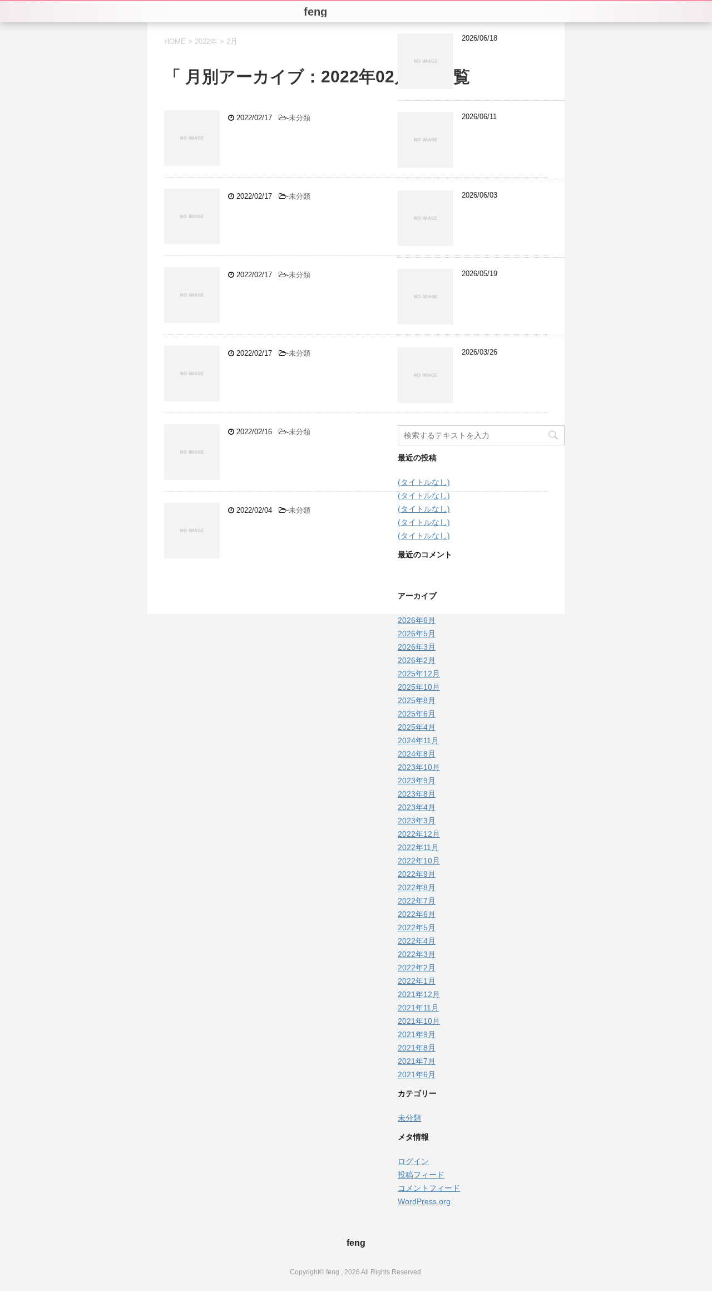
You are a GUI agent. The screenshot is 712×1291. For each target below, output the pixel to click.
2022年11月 (418, 847)
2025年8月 (417, 700)
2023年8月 (417, 793)
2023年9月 (417, 780)
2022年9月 (417, 874)
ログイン (413, 1161)
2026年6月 (417, 620)
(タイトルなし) (424, 482)
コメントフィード (429, 1188)
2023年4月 (417, 807)
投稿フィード (421, 1174)
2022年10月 (419, 860)
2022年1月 (417, 980)
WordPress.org (424, 1201)
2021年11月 (418, 1007)
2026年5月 (417, 633)
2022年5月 (417, 927)
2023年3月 (417, 820)
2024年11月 (418, 740)
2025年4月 (417, 727)
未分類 (299, 118)
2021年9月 (417, 1034)
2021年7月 (417, 1061)
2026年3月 (417, 646)
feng (356, 1243)
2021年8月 (417, 1047)
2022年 (206, 41)
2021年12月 (419, 994)
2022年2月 (417, 967)
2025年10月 (419, 687)
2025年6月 (417, 713)
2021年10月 (419, 1021)
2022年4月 (417, 940)
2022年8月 (417, 887)
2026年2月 (417, 660)
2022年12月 (419, 833)
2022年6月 (417, 914)
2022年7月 (417, 900)
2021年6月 (417, 1074)
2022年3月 (417, 954)
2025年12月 (419, 673)
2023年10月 (419, 767)
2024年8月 (417, 753)
